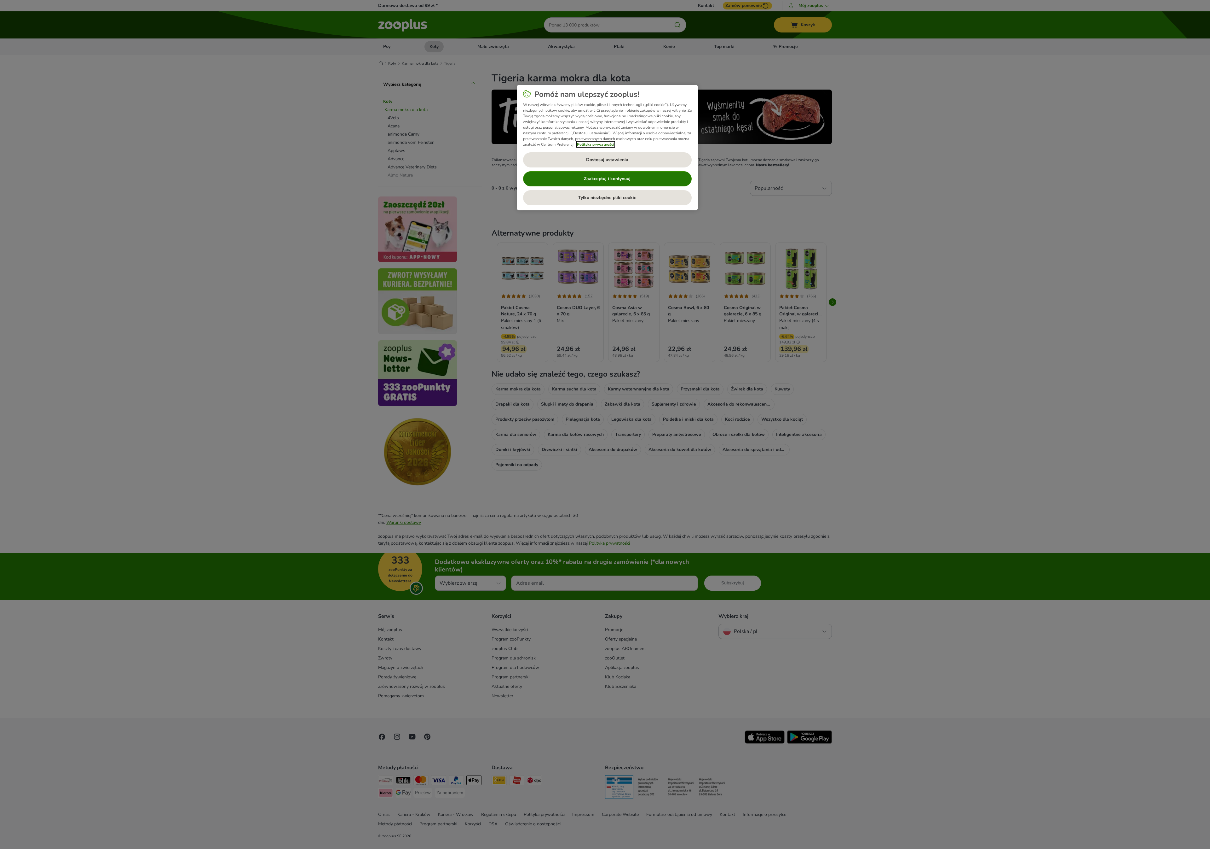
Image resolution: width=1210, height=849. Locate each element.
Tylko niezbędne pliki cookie (607, 198)
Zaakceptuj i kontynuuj (607, 179)
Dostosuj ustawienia (607, 160)
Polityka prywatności (595, 144)
